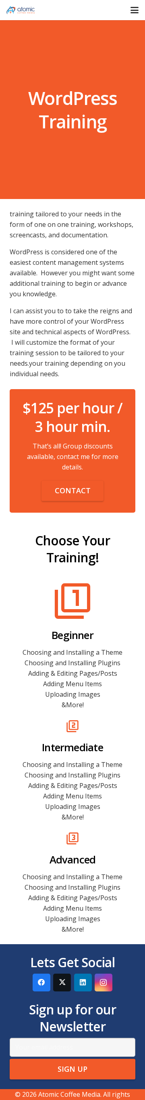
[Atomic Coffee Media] (20, 10)
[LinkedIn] (83, 982)
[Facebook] (41, 982)
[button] (134, 10)
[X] (62, 982)
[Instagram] (103, 982)
